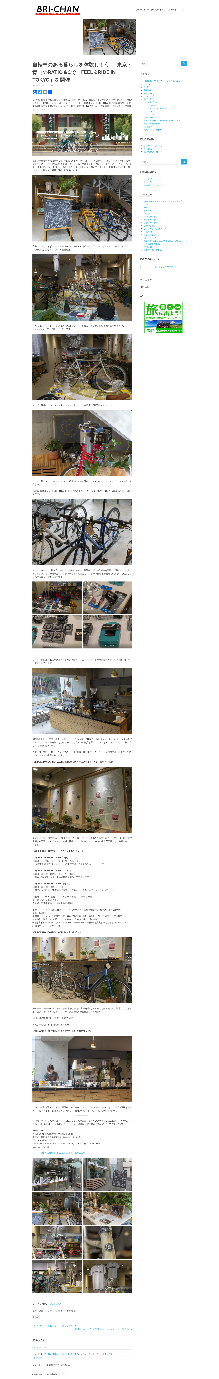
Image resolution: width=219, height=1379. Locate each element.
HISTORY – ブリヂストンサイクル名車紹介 (163, 81)
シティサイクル (151, 102)
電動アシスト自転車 (153, 129)
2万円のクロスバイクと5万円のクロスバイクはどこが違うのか (102, 1329)
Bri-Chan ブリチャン (165, 266)
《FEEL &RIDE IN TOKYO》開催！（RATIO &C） (63, 1153)
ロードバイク (150, 117)
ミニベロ (148, 111)
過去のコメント (40, 1347)
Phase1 (36, 1317)
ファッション (150, 105)
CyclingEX (55, 1304)
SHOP (58, 85)
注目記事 (148, 126)
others (147, 84)
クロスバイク (150, 96)
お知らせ (148, 90)
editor (50, 85)
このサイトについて (175, 9)
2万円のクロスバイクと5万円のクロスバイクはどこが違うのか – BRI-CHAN (78, 1354)
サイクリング (150, 99)
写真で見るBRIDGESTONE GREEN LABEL (162, 120)
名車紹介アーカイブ (153, 151)
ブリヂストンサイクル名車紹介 (149, 9)
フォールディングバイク (155, 108)
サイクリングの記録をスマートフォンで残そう (55, 1326)
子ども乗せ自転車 (152, 123)
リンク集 (148, 148)
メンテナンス (150, 114)
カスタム (148, 93)
